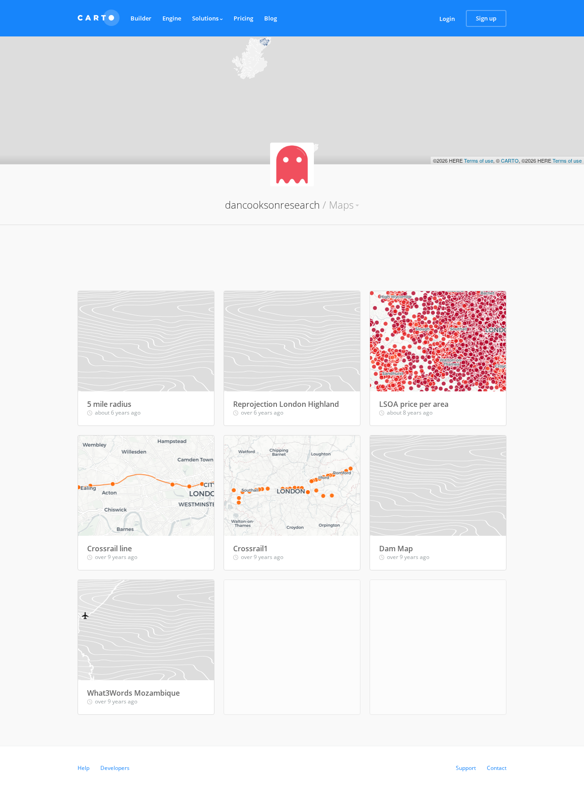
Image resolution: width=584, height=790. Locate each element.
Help (83, 768)
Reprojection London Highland (286, 404)
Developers (115, 768)
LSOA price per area (413, 404)
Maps (341, 204)
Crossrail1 (250, 549)
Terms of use (478, 160)
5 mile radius (109, 404)
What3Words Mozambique (133, 693)
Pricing (243, 18)
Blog (270, 18)
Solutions (206, 18)
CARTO (510, 160)
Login (447, 19)
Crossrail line (109, 549)
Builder (140, 18)
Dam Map (396, 549)
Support (466, 768)
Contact (496, 768)
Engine (171, 18)
